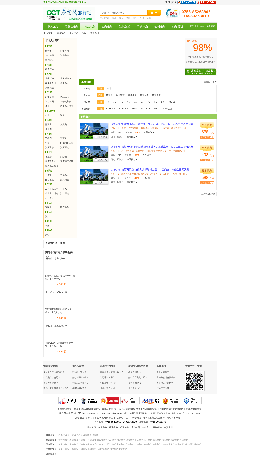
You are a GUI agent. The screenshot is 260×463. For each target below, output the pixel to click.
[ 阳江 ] (48, 202)
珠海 (62, 115)
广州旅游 (89, 440)
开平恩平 (64, 189)
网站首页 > (49, 33)
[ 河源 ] (48, 133)
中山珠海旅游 (100, 440)
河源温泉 (49, 147)
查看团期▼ (132, 136)
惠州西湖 (49, 78)
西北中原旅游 (181, 444)
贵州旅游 (157, 444)
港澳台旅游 (72, 26)
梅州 (47, 226)
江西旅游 (139, 444)
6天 (142, 102)
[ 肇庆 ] (48, 152)
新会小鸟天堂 (51, 189)
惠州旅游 (80, 440)
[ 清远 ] (48, 46)
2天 (114, 102)
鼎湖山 (63, 156)
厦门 (135, 18)
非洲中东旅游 (103, 449)
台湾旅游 (94, 435)
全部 (103, 13)
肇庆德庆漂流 (51, 166)
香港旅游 (62, 435)
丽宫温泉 (49, 179)
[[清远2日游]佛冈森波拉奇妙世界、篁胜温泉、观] (60, 326)
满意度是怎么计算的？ (54, 372)
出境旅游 (124, 26)
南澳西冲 (49, 69)
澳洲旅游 (92, 449)
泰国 (149, 18)
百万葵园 (49, 101)
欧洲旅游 (83, 449)
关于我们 (210, 26)
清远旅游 (62, 440)
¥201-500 (123, 108)
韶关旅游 (139, 440)
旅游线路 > (62, 33)
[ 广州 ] (48, 92)
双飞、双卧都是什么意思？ (56, 388)
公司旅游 (160, 26)
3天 (121, 102)
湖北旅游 (98, 444)
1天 (107, 102)
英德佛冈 (49, 55)
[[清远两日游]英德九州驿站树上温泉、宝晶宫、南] (60, 292)
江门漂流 (64, 193)
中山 (47, 115)
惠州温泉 (64, 83)
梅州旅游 (175, 440)
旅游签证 (177, 26)
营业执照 (135, 427)
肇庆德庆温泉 (66, 161)
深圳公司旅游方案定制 (204, 69)
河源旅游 (121, 440)
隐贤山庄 (49, 124)
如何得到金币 (134, 383)
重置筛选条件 (210, 82)
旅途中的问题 (163, 388)
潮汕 (47, 235)
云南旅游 (71, 444)
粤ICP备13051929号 (117, 413)
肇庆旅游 (130, 440)
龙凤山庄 (64, 124)
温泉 (121, 18)
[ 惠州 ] (48, 74)
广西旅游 (80, 444)
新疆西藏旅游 (194, 444)
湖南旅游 (89, 444)
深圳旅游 (71, 440)
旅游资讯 (194, 26)
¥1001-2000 (152, 108)
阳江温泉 (64, 207)
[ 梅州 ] (48, 221)
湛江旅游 (166, 440)
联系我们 (113, 427)
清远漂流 (49, 60)
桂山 (47, 143)
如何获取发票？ (79, 388)
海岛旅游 (114, 449)
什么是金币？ (134, 388)
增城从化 (64, 97)
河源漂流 (64, 147)
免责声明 (168, 427)
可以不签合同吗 (107, 388)
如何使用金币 (134, 372)
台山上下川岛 (51, 193)
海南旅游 (62, 444)
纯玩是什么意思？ (51, 377)
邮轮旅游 (123, 449)
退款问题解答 (163, 372)
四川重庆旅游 (109, 444)
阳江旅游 (157, 440)
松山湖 (48, 129)
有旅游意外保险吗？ (166, 377)
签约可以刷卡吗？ (80, 377)
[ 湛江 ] (48, 212)
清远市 (48, 51)
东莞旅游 (112, 440)
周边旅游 (89, 26)
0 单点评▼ (149, 132)
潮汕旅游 (184, 440)
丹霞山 (48, 175)
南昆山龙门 (50, 83)
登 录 (174, 2)
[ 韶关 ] (48, 170)
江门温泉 (49, 198)
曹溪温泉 (64, 175)
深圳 (109, 88)
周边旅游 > (74, 33)
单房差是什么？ (50, 383)
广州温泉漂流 (66, 106)
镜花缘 (63, 138)
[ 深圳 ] (48, 64)
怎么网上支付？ (79, 372)
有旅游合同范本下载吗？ (111, 372)
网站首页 (54, 26)
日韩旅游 (74, 449)
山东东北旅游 (168, 444)
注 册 (167, 2)
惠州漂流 (49, 87)
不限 (100, 88)
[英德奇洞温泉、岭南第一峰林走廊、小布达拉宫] (60, 258)
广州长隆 (49, 97)
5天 (135, 102)
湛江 (47, 216)
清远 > (85, 33)
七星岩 (48, 156)
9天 (163, 102)
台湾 (142, 18)
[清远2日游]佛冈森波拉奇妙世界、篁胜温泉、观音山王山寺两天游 (152, 146)
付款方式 (146, 427)
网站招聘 (157, 427)
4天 (128, 102)
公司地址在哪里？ (108, 377)
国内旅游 (107, 26)
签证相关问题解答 (165, 383)
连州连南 (64, 51)
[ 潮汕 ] (48, 230)
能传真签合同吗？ (108, 383)
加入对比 (102, 137)
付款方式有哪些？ (80, 383)
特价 (202, 26)
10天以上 (172, 102)
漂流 (128, 18)
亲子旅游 (142, 26)
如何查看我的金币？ (137, 377)
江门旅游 (148, 440)
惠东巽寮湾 (65, 78)
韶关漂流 (64, 179)
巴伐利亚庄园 (66, 143)
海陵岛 (48, 207)
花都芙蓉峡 (65, 101)
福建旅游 (148, 444)
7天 (149, 102)
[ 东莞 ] (48, 120)
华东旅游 (130, 444)
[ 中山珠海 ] (50, 110)
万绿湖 (48, 138)
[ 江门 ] (48, 184)
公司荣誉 (124, 427)
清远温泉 (64, 55)
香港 (114, 18)
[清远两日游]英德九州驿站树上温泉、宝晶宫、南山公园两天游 (150, 169)
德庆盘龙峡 (50, 161)
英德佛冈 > (95, 33)
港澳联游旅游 (82, 435)
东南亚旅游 (63, 449)
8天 (156, 102)
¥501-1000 (137, 108)
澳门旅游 (71, 435)
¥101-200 (110, 108)
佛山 (47, 106)
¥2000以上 (166, 108)
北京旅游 (121, 444)
